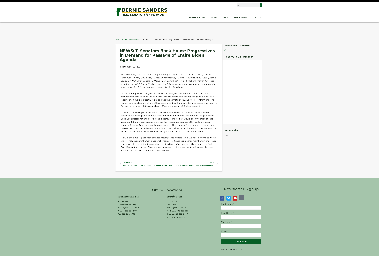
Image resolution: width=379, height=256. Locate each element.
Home (118, 40)
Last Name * (227, 213)
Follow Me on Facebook (239, 56)
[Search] (261, 5)
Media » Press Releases (132, 40)
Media (225, 17)
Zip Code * (226, 222)
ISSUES (214, 17)
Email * (225, 231)
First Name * (227, 204)
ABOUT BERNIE (240, 17)
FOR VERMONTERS (197, 17)
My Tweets (227, 50)
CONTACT (257, 17)
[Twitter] (228, 198)
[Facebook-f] (222, 198)
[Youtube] (235, 198)
